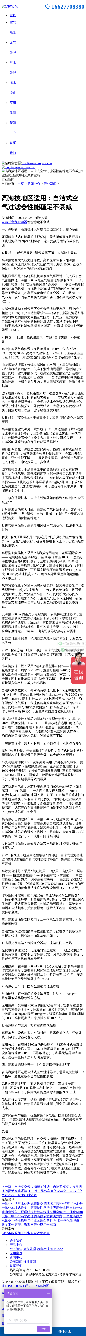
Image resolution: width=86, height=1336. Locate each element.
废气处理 (29, 1249)
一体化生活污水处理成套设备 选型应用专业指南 (36, 1203)
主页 (21, 183)
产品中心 (16, 1244)
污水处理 (43, 1249)
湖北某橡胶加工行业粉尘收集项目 (26, 1233)
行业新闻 (50, 183)
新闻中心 (33, 183)
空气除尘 (16, 1249)
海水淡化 (56, 1249)
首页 (13, 15)
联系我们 (16, 1266)
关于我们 (16, 1240)
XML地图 (42, 1286)
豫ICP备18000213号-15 (17, 1286)
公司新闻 (16, 1261)
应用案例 (16, 1253)
